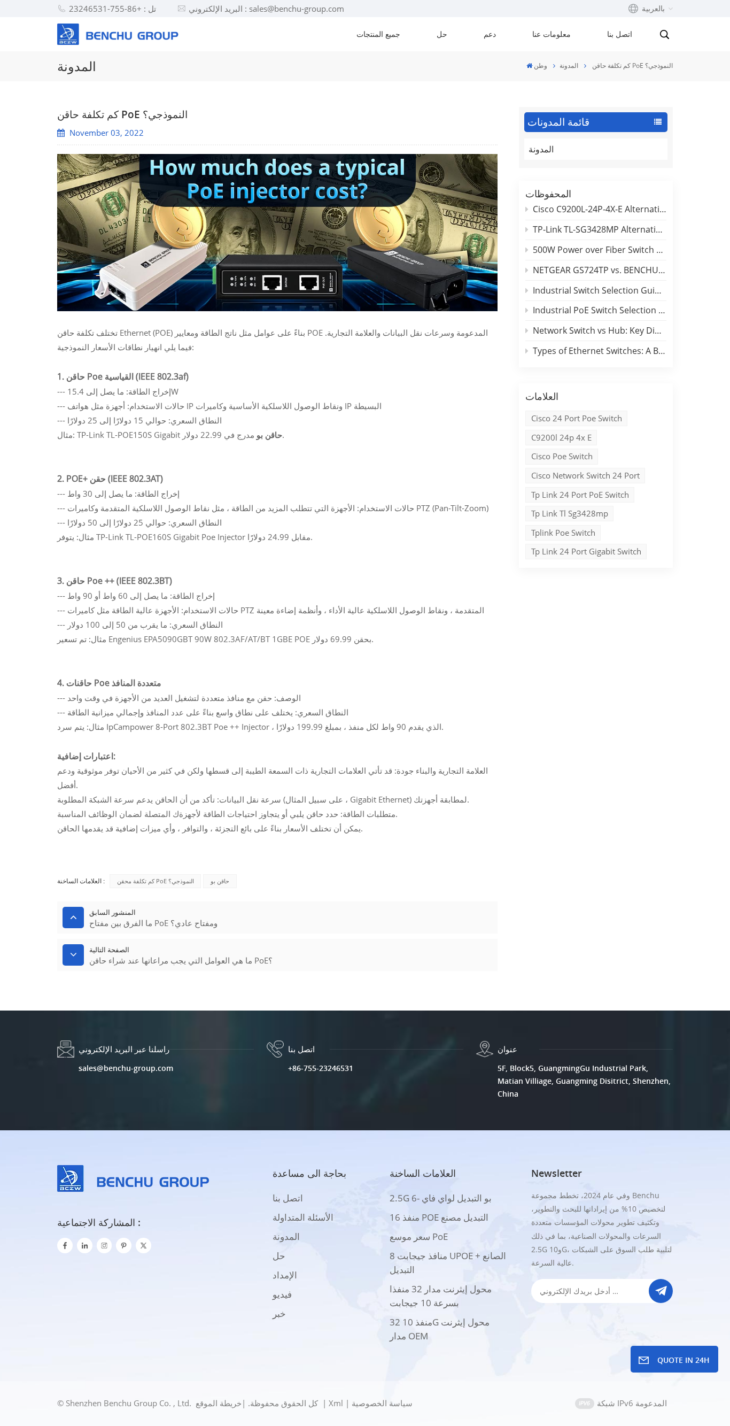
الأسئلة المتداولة (303, 1217)
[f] (65, 1245)
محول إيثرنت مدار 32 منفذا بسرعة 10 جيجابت (441, 1296)
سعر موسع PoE (419, 1236)
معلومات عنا (551, 34)
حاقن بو (220, 881)
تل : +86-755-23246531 (112, 8)
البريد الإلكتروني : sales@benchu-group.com (266, 8)
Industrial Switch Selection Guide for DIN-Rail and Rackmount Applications (599, 290)
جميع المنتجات (378, 34)
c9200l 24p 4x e (561, 437)
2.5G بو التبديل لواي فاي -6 (441, 1198)
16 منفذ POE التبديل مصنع (439, 1217)
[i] (84, 1245)
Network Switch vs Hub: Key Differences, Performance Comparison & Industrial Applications (599, 330)
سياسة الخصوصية (382, 1403)
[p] (123, 1245)
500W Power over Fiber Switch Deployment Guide (599, 250)
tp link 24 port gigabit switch (586, 551)
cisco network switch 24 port (585, 475)
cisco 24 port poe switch (576, 418)
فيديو (282, 1294)
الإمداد (285, 1275)
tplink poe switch (563, 532)
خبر (279, 1313)
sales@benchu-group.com (126, 1068)
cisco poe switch (562, 456)
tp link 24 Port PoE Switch (580, 494)
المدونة (569, 65)
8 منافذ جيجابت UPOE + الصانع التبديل (448, 1263)
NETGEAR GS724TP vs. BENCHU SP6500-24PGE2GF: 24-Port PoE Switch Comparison (599, 270)
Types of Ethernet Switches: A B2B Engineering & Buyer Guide (599, 351)
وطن (540, 65)
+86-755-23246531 (320, 1068)
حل (442, 34)
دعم (490, 34)
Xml (336, 1403)
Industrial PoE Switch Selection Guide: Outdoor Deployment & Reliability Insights (599, 310)
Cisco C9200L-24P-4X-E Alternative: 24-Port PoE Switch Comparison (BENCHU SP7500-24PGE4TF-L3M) (599, 209)
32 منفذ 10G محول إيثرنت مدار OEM (440, 1329)
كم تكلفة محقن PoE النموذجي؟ (155, 881)
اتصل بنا (619, 34)
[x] (143, 1245)
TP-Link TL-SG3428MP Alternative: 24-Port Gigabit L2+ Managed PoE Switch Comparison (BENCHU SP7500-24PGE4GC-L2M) (599, 229)
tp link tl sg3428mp (569, 513)
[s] (104, 1245)
